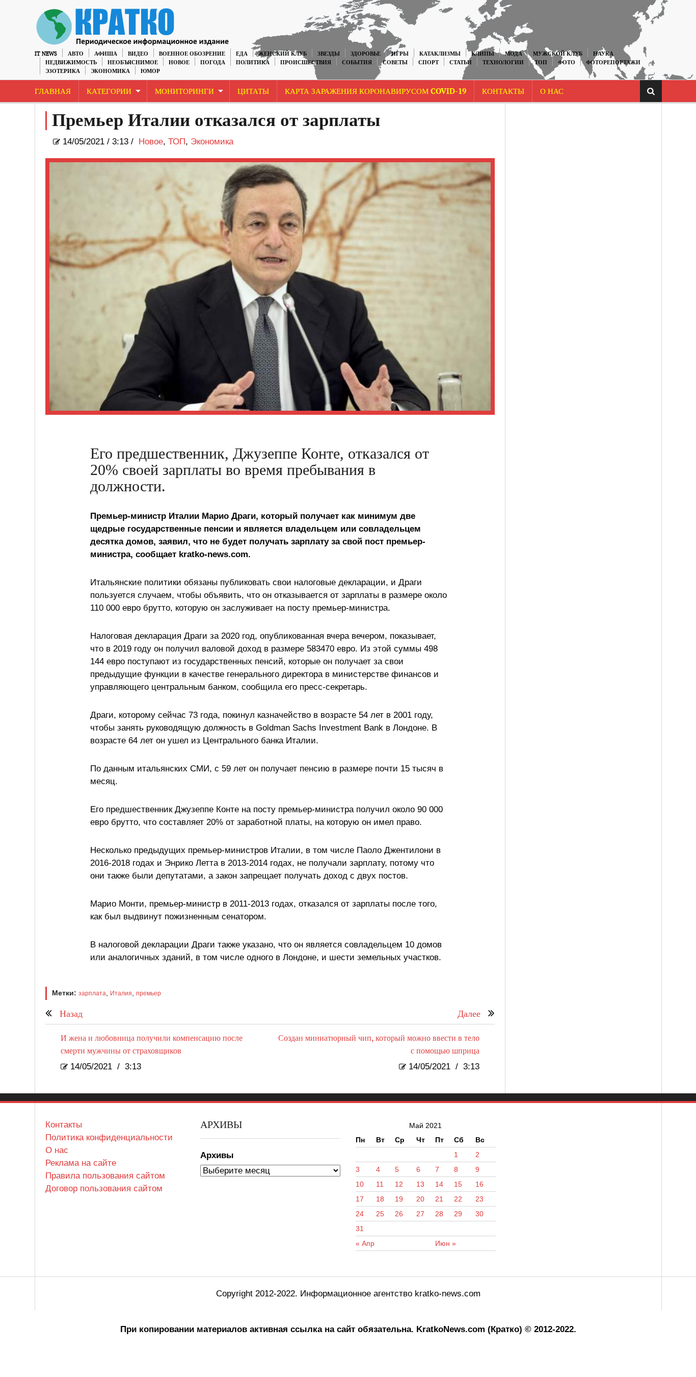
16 (479, 1184)
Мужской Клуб (557, 54)
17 (360, 1199)
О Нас (552, 91)
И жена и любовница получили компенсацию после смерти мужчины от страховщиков (152, 1045)
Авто (76, 54)
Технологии (503, 62)
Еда (242, 54)
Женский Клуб (282, 54)
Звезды (328, 54)
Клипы (482, 54)
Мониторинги (184, 91)
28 (439, 1214)
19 (399, 1199)
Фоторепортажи (613, 62)
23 (479, 1199)
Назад (71, 1014)
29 (458, 1214)
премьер (148, 993)
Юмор (150, 71)
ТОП (540, 62)
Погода (212, 62)
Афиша (105, 54)
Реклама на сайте (80, 1163)
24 (360, 1214)
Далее (469, 1014)
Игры (400, 54)
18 (380, 1199)
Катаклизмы (440, 54)
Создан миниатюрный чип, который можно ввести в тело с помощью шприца (378, 1045)
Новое (179, 62)
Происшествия (305, 62)
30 (479, 1214)
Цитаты (253, 91)
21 (439, 1199)
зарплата (92, 993)
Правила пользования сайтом (105, 1176)
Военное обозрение (192, 54)
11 (380, 1184)
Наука (603, 54)
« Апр (365, 1243)
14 (439, 1184)
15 (458, 1184)
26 (399, 1214)
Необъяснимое (133, 62)
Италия (121, 993)
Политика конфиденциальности (109, 1137)
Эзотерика (62, 71)
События (357, 62)
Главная (53, 91)
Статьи (460, 62)
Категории (109, 91)
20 (420, 1199)
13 (420, 1184)
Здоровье (366, 54)
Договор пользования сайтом (104, 1188)
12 (399, 1184)
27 (420, 1214)
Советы (395, 62)
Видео (138, 54)
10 (360, 1184)
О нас (56, 1150)
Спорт (428, 62)
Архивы (217, 1155)
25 (380, 1214)
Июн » (445, 1243)
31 (360, 1228)
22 (458, 1199)
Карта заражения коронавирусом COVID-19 (375, 91)
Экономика (110, 71)
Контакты (503, 91)
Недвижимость (71, 62)
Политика (253, 62)
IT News (46, 54)
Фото (566, 62)
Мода (513, 54)
